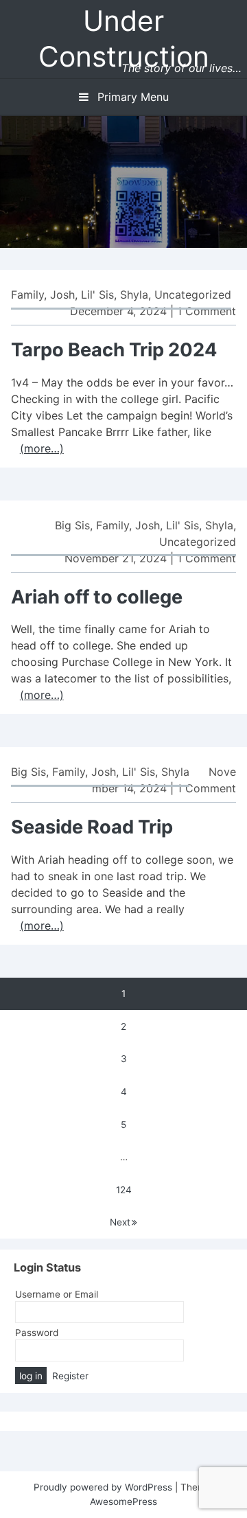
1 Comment (206, 311)
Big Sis (72, 525)
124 (124, 1189)
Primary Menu (131, 97)
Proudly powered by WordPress (104, 1487)
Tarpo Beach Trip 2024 (114, 349)
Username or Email (56, 1294)
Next (120, 1222)
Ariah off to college (97, 597)
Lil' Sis (97, 294)
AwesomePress (123, 1501)
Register (70, 1375)
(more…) (42, 448)
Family (27, 294)
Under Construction (123, 38)
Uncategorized (192, 294)
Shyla (134, 294)
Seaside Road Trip (92, 827)
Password (36, 1332)
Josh (62, 294)
